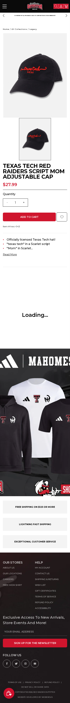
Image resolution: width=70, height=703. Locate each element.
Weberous (47, 697)
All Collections (19, 29)
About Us (8, 567)
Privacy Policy (33, 682)
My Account (42, 567)
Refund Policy (52, 682)
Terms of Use (15, 682)
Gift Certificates (45, 590)
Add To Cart (29, 217)
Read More (10, 254)
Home (6, 29)
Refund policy (44, 602)
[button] (3, 16)
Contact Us (42, 573)
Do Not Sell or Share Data (35, 687)
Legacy (33, 29)
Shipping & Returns (47, 579)
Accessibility (43, 608)
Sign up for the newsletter (35, 643)
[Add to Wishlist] (62, 216)
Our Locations (12, 573)
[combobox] (56, 6)
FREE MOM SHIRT (12, 585)
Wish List (40, 585)
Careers (8, 579)
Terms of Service (45, 596)
